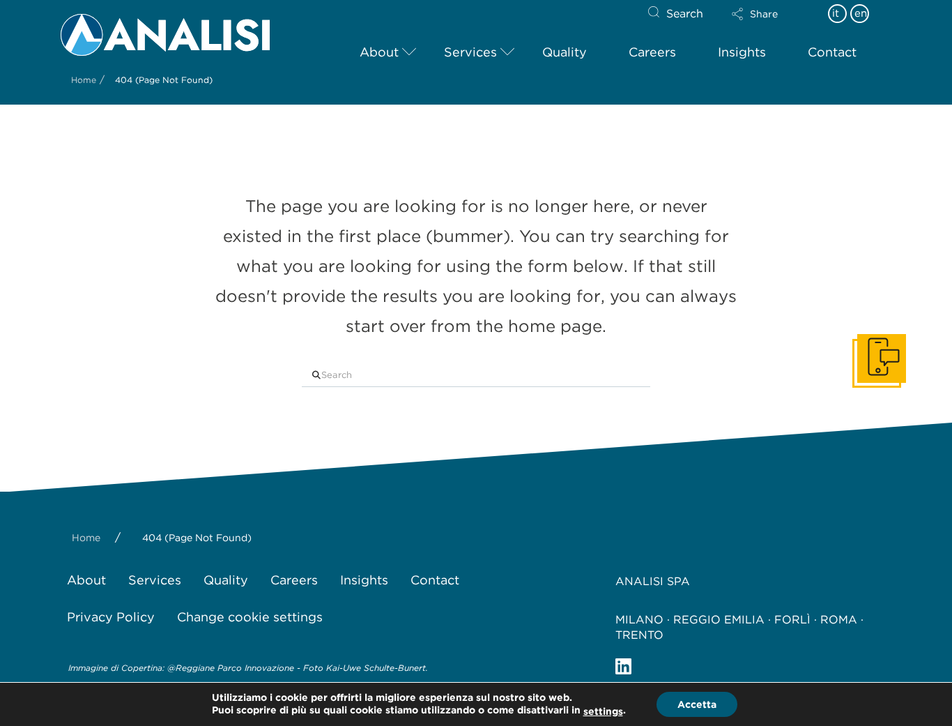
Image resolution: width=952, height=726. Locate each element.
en (860, 13)
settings (603, 711)
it (835, 13)
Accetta (696, 704)
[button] (766, 14)
